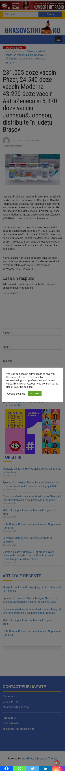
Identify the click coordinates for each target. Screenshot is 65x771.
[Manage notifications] (56, 763)
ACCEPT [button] (34, 393)
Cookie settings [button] (16, 393)
